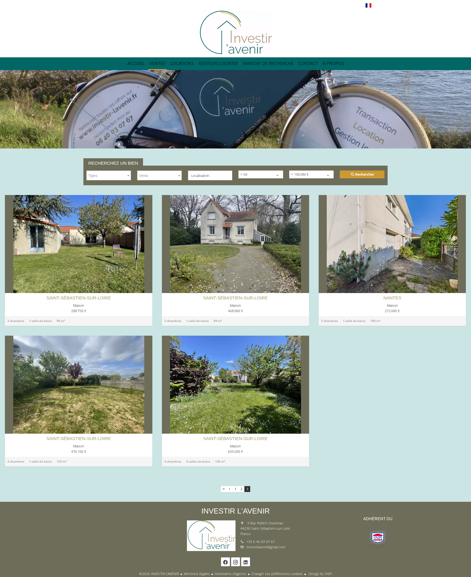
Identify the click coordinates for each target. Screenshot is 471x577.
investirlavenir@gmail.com (265, 547)
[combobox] (108, 175)
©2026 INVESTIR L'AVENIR (159, 573)
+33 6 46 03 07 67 (260, 541)
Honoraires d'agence (230, 573)
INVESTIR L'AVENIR (235, 511)
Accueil (235, 33)
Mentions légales (197, 573)
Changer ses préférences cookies (277, 573)
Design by (320, 573)
